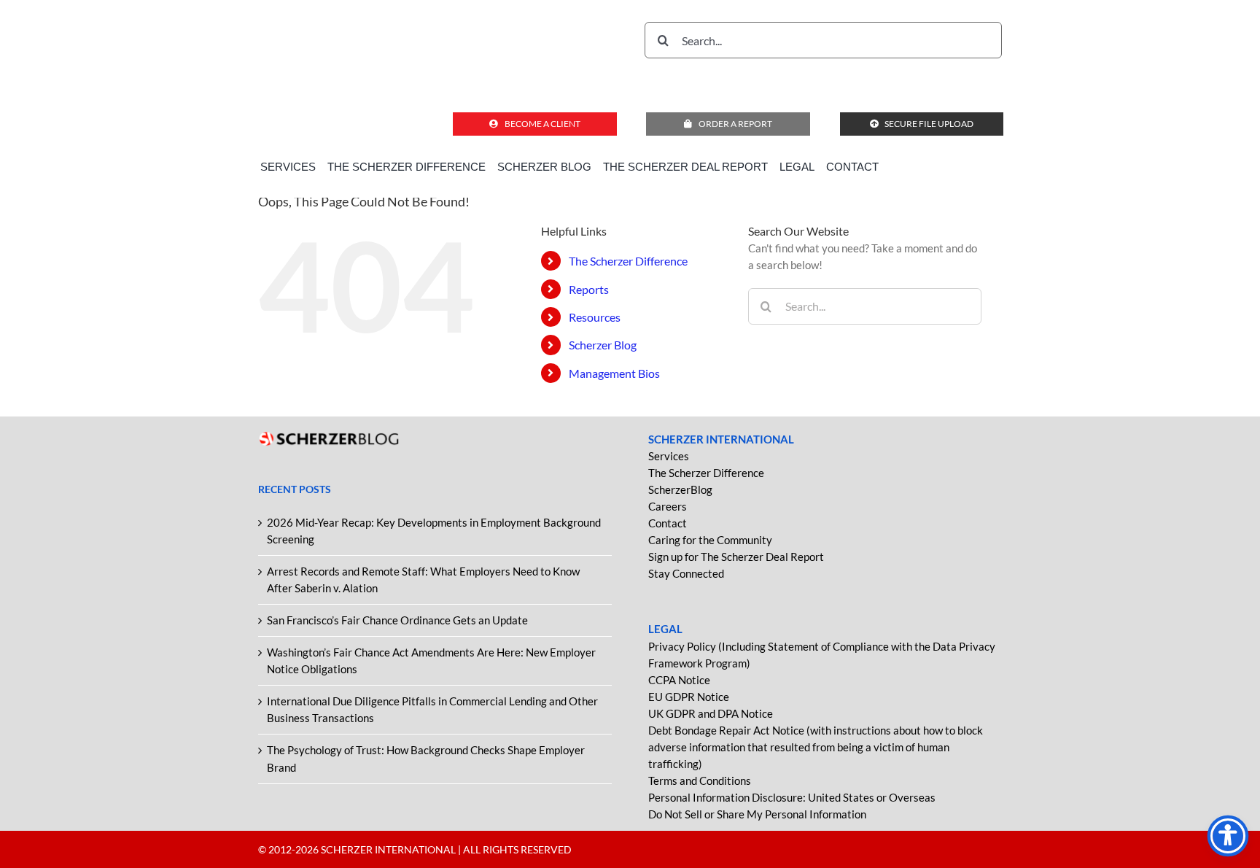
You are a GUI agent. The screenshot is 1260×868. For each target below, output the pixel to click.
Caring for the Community (710, 539)
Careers (667, 506)
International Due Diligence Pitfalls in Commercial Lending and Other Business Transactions (432, 709)
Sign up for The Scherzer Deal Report (736, 556)
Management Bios (614, 373)
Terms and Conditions (699, 780)
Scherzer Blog (603, 345)
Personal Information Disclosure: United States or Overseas (792, 797)
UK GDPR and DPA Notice (710, 713)
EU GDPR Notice (688, 696)
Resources (595, 317)
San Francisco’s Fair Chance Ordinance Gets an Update (397, 620)
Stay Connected (686, 573)
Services (668, 455)
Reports (589, 289)
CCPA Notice (679, 679)
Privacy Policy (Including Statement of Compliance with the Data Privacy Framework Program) (821, 655)
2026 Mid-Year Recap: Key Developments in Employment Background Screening (434, 531)
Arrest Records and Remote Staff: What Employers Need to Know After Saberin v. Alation (423, 579)
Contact (667, 523)
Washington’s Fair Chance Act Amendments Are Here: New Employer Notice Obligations (431, 660)
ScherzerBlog (680, 489)
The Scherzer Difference (628, 261)
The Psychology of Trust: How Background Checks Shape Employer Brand (426, 758)
